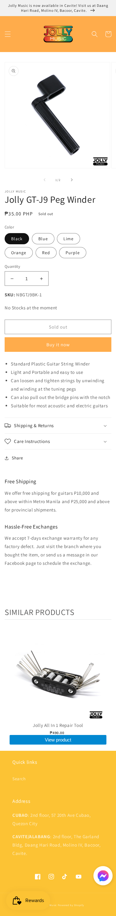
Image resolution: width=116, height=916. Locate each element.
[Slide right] (72, 180)
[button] (8, 34)
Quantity (12, 266)
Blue (43, 238)
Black (17, 238)
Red (46, 252)
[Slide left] (44, 180)
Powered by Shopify (71, 905)
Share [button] (17, 458)
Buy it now (58, 344)
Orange (18, 252)
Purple (73, 252)
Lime (68, 238)
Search (19, 778)
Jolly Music (49, 905)
